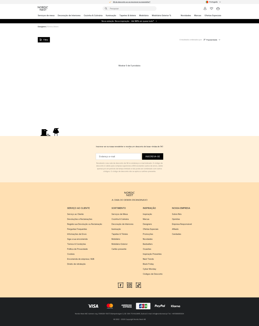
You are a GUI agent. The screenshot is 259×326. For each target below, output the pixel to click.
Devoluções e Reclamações (79, 219)
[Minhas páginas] (205, 8)
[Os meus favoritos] (211, 8)
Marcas (197, 15)
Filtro (45, 39)
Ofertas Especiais (213, 15)
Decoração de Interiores (69, 15)
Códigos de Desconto (153, 274)
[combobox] (213, 2)
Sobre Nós (177, 214)
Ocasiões (147, 249)
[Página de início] (43, 8)
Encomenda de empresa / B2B (80, 259)
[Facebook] (120, 285)
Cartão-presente (119, 249)
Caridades (176, 234)
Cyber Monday (149, 269)
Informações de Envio (77, 234)
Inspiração (147, 214)
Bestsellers (148, 244)
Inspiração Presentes (152, 254)
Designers (42, 27)
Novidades (186, 15)
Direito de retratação (76, 264)
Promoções (148, 234)
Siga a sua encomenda (77, 239)
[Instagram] (129, 285)
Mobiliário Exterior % (161, 15)
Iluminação (111, 15)
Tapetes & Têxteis (120, 234)
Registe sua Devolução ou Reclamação (84, 224)
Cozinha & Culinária (93, 15)
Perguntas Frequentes (77, 229)
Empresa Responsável (182, 224)
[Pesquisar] (106, 8)
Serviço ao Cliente (75, 214)
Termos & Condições (76, 244)
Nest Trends (148, 259)
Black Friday (148, 264)
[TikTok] (138, 285)
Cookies (71, 254)
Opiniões (176, 219)
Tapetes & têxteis (127, 15)
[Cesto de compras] (218, 8)
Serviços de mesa (46, 15)
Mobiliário (144, 15)
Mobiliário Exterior (120, 244)
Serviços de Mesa (120, 214)
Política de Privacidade (77, 249)
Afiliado (175, 229)
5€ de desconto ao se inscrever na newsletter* (131, 2)
